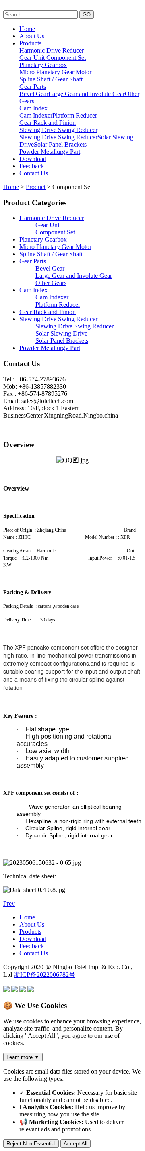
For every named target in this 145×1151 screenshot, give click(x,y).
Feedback (31, 166)
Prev (9, 903)
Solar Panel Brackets (60, 144)
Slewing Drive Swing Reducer (58, 129)
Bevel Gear (33, 93)
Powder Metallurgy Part (49, 151)
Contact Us (33, 173)
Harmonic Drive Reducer (51, 50)
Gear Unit (32, 57)
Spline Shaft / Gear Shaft (51, 79)
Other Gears (50, 282)
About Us (31, 36)
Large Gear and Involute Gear (86, 93)
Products (30, 43)
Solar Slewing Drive (61, 333)
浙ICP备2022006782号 (44, 974)
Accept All (75, 1144)
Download (32, 158)
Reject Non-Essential (31, 1144)
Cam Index (33, 108)
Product (36, 186)
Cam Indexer (35, 115)
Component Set (66, 57)
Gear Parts (32, 86)
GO (87, 15)
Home (27, 28)
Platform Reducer (74, 115)
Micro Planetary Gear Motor (55, 72)
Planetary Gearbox (43, 64)
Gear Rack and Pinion (47, 122)
